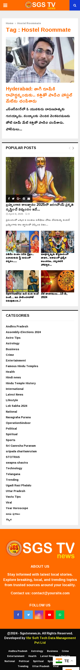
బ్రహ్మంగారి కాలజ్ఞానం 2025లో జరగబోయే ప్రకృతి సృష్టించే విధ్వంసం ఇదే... (40, 207)
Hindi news (13, 377)
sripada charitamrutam (21, 451)
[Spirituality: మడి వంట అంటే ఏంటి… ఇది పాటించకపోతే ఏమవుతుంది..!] (22, 281)
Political (11, 428)
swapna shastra (17, 462)
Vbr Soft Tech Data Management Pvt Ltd (51, 640)
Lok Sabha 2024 (16, 405)
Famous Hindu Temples (22, 366)
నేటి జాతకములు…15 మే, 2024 (54, 295)
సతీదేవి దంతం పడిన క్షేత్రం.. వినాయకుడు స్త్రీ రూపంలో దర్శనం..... (20, 257)
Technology (14, 468)
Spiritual (11, 434)
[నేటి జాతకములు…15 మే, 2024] (57, 281)
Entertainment (16, 360)
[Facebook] (18, 614)
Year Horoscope (17, 508)
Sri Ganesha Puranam (21, 445)
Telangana (13, 474)
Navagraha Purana (18, 417)
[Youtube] (49, 614)
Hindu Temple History (21, 383)
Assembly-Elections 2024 (23, 332)
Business (12, 349)
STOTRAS (13, 457)
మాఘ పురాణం (13, 513)
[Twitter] (28, 614)
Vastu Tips (13, 496)
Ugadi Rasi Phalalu (18, 485)
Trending (12, 479)
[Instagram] (39, 614)
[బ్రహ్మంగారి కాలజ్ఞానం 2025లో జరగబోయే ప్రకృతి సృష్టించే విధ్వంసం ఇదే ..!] (40, 180)
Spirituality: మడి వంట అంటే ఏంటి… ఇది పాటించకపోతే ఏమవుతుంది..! (22, 297)
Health (10, 371)
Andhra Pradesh (17, 326)
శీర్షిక (9, 519)
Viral (9, 502)
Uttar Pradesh (15, 491)
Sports (10, 440)
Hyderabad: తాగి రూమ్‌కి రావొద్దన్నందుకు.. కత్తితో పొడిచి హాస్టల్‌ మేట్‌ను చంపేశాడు (39, 94)
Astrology (12, 343)
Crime (10, 354)
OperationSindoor (18, 422)
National (11, 411)
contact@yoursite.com (50, 593)
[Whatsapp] (60, 614)
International (14, 388)
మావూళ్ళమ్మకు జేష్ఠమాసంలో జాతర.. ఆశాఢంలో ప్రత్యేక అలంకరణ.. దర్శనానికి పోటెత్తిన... (55, 259)
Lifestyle (12, 400)
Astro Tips (13, 337)
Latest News (14, 394)
